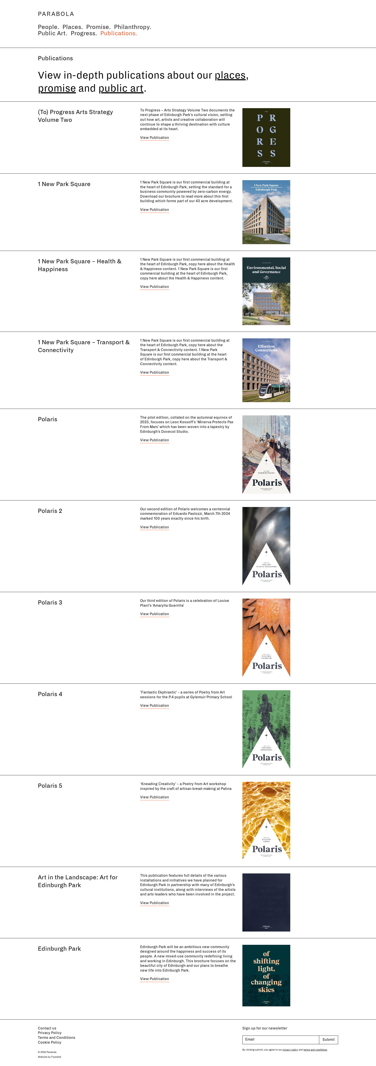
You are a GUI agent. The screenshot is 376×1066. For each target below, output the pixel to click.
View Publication (154, 138)
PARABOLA (56, 14)
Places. (72, 27)
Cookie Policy (49, 1042)
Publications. (118, 33)
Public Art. (52, 33)
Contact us (47, 1028)
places (230, 75)
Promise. (98, 27)
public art (121, 88)
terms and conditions (315, 1049)
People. (48, 27)
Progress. (84, 33)
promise (57, 88)
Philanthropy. (132, 27)
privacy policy (290, 1049)
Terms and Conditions (56, 1038)
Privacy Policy (50, 1033)
